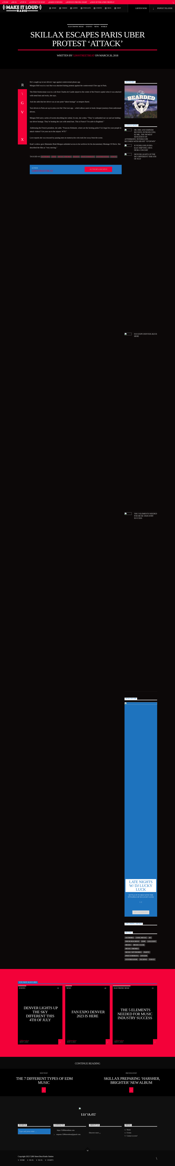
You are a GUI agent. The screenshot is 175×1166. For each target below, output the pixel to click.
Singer (144, 956)
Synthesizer (103, 157)
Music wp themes (133, 952)
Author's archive (98, 169)
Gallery (152, 941)
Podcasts (87, 8)
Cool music (141, 938)
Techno (143, 959)
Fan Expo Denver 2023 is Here (145, 335)
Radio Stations (55, 2)
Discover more (94, 1133)
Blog (14, 2)
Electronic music (76, 26)
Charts (50, 1160)
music (128, 945)
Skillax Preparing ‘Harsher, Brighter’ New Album (132, 1080)
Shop (119, 8)
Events (99, 8)
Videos (64, 8)
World (104, 26)
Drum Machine (132, 941)
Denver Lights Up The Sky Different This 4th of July (145, 156)
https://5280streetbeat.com (66, 1130)
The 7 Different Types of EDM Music (44, 1080)
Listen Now (141, 8)
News (96, 26)
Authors (45, 157)
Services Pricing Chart (77, 2)
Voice (113, 157)
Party (76, 157)
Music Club (138, 945)
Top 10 (23, 2)
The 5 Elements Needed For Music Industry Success (145, 516)
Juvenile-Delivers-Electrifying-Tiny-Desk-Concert (143, 147)
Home (54, 8)
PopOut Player (164, 8)
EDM (54, 157)
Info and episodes (141, 912)
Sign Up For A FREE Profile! (102, 2)
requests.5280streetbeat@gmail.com (68, 1134)
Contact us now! (37, 2)
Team (5, 2)
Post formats (87, 157)
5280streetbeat (84, 55)
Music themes (64, 157)
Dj (150, 938)
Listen (75, 8)
